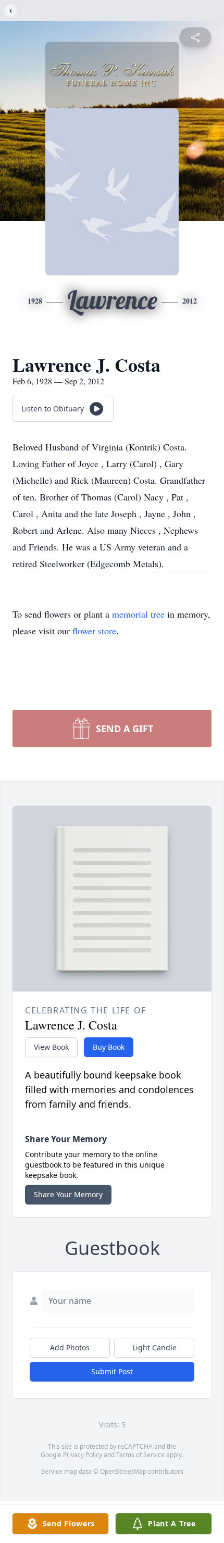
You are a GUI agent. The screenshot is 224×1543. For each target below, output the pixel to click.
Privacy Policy (82, 1454)
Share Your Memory (68, 1194)
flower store (94, 630)
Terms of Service (140, 1454)
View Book (51, 1047)
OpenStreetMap (123, 1471)
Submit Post (112, 1371)
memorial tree (138, 614)
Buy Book (109, 1047)
